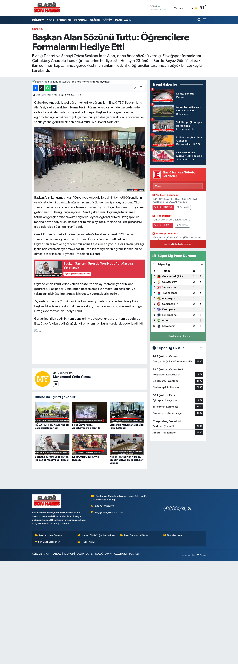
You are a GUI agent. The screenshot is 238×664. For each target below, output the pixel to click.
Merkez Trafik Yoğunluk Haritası (98, 535)
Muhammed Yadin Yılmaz (48, 95)
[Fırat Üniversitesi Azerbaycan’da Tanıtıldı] (89, 412)
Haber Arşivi (88, 542)
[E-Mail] (55, 384)
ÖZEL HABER (120, 554)
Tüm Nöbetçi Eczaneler (179, 244)
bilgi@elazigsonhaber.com (109, 512)
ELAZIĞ (99, 554)
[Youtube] (183, 508)
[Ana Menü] (204, 20)
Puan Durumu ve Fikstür (136, 535)
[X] (172, 508)
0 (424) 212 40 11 (164, 225)
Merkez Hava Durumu (50, 535)
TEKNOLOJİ (64, 20)
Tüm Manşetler (175, 535)
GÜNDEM (38, 20)
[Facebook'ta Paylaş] (35, 88)
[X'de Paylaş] (41, 88)
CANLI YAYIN (123, 20)
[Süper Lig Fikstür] (201, 348)
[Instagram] (178, 508)
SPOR (50, 20)
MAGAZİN (134, 554)
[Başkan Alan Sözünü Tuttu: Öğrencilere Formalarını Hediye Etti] (89, 82)
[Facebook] (166, 508)
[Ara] (200, 20)
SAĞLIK (95, 20)
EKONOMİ (80, 20)
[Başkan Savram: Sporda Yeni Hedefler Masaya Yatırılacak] (52, 444)
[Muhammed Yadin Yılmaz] (42, 379)
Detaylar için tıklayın (178, 336)
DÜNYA (108, 554)
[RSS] (189, 508)
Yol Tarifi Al (184, 207)
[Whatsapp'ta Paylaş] (48, 88)
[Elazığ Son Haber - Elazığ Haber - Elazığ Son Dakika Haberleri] (46, 8)
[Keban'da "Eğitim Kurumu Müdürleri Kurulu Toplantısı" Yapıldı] (127, 444)
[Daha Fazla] (54, 88)
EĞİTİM (107, 20)
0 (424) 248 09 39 (164, 207)
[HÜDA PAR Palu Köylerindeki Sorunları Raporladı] (52, 412)
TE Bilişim (201, 555)
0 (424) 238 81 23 (104, 506)
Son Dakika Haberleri (49, 542)
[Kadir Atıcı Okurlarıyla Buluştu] (89, 444)
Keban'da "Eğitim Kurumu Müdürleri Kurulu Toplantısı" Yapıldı (127, 460)
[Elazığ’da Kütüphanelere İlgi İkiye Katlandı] (127, 412)
